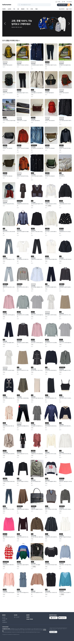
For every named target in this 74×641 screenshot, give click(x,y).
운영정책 (27, 615)
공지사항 (3, 617)
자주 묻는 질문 (4, 618)
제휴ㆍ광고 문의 (16, 617)
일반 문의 (3, 620)
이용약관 (27, 617)
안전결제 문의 (4, 622)
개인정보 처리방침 (29, 619)
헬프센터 (3, 615)
